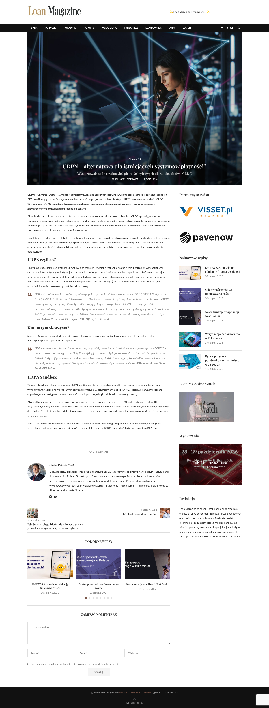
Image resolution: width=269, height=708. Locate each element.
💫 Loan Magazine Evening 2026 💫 (190, 12)
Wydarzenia (109, 27)
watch (187, 27)
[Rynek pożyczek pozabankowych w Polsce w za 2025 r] (190, 361)
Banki (34, 27)
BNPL (139, 692)
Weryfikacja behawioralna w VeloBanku (222, 336)
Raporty (89, 27)
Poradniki (70, 27)
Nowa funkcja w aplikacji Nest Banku (147, 584)
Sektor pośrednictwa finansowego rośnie (99, 586)
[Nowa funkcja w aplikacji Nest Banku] (147, 564)
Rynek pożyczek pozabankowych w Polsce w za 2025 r (222, 360)
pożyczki (50, 27)
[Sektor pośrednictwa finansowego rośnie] (99, 564)
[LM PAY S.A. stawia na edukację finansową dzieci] (50, 564)
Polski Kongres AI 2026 (210, 462)
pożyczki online (127, 692)
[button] (239, 26)
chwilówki (148, 692)
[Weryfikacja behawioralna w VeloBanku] (190, 339)
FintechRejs (131, 27)
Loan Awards (153, 27)
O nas (172, 27)
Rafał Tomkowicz (128, 178)
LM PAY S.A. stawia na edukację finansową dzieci (50, 586)
